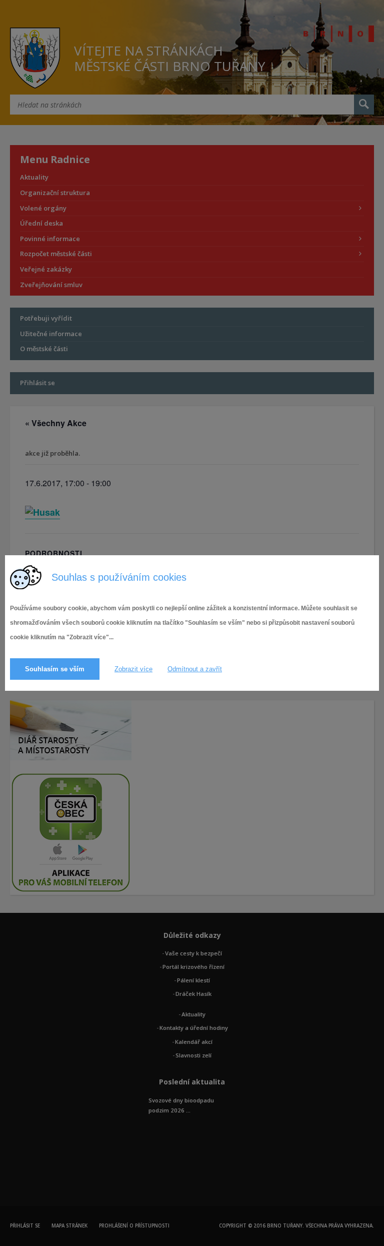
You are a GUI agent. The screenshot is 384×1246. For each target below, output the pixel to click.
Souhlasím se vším (54, 669)
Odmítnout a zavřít (195, 669)
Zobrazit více (133, 669)
